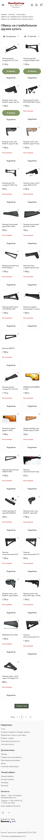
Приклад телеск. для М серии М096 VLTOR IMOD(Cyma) (31, 185)
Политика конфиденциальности (13, 836)
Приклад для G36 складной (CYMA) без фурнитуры (9, 185)
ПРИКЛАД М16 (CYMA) (10, 635)
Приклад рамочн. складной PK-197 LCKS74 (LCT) (10, 60)
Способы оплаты (7, 744)
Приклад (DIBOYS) (8, 348)
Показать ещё (21, 706)
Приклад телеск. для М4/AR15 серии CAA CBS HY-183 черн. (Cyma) (10, 102)
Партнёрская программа (10, 760)
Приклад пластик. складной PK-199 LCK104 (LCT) (10, 389)
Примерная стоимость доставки (13, 735)
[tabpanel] (11, 49)
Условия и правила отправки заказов (15, 732)
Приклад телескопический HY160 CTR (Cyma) (31, 637)
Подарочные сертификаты (11, 757)
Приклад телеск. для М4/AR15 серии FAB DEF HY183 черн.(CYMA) (10, 596)
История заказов (7, 779)
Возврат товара (7, 738)
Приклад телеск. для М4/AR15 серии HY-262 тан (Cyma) (31, 144)
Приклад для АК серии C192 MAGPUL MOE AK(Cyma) (10, 309)
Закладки (4, 782)
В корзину (11, 71)
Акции (3, 763)
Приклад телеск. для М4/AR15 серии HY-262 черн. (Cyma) (10, 144)
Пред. (13, 717)
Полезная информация (9, 766)
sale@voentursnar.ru (13, 806)
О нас (3, 729)
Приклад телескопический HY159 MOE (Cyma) (31, 554)
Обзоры (4, 754)
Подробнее (11, 78)
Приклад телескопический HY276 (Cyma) (10, 554)
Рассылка (4, 785)
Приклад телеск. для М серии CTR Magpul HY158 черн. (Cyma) (11, 678)
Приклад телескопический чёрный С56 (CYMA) (32, 472)
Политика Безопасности (10, 741)
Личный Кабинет (7, 776)
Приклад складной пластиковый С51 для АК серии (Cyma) (31, 309)
